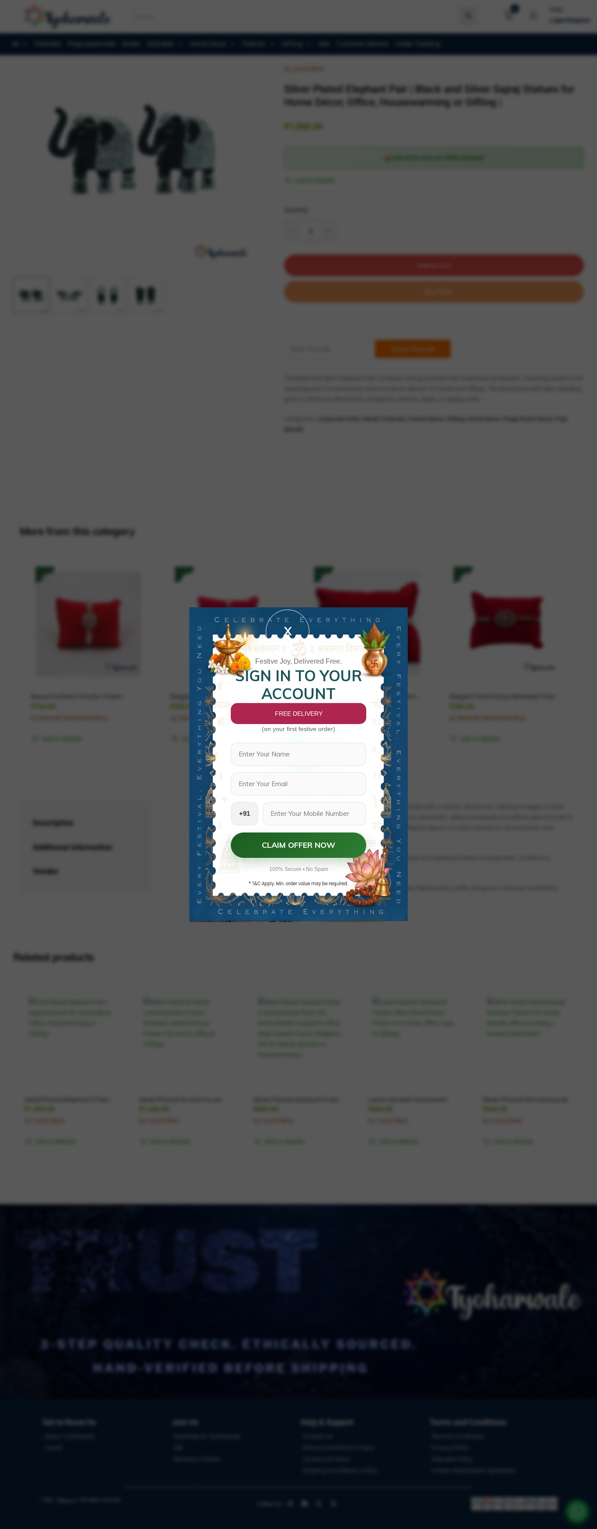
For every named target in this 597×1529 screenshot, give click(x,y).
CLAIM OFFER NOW (298, 845)
